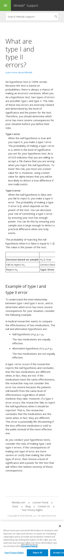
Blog (28, 506)
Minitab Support (26, 5)
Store (15, 506)
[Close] (60, 526)
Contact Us (44, 506)
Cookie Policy (29, 546)
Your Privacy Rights (14, 552)
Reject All (37, 552)
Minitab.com (18, 502)
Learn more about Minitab (18, 72)
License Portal (40, 502)
